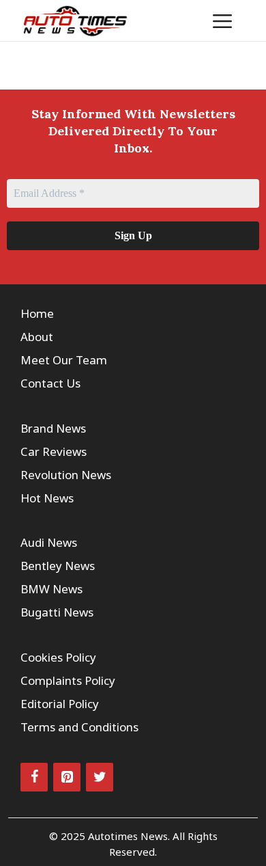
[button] (180, 20)
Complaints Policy (67, 680)
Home (37, 313)
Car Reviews (53, 451)
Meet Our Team (63, 360)
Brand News (53, 428)
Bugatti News (56, 612)
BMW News (51, 589)
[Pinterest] (66, 777)
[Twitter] (99, 777)
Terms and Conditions (79, 727)
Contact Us (50, 383)
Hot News (47, 498)
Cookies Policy (58, 657)
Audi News (48, 542)
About (36, 336)
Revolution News (65, 475)
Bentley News (57, 565)
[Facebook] (34, 777)
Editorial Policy (59, 704)
